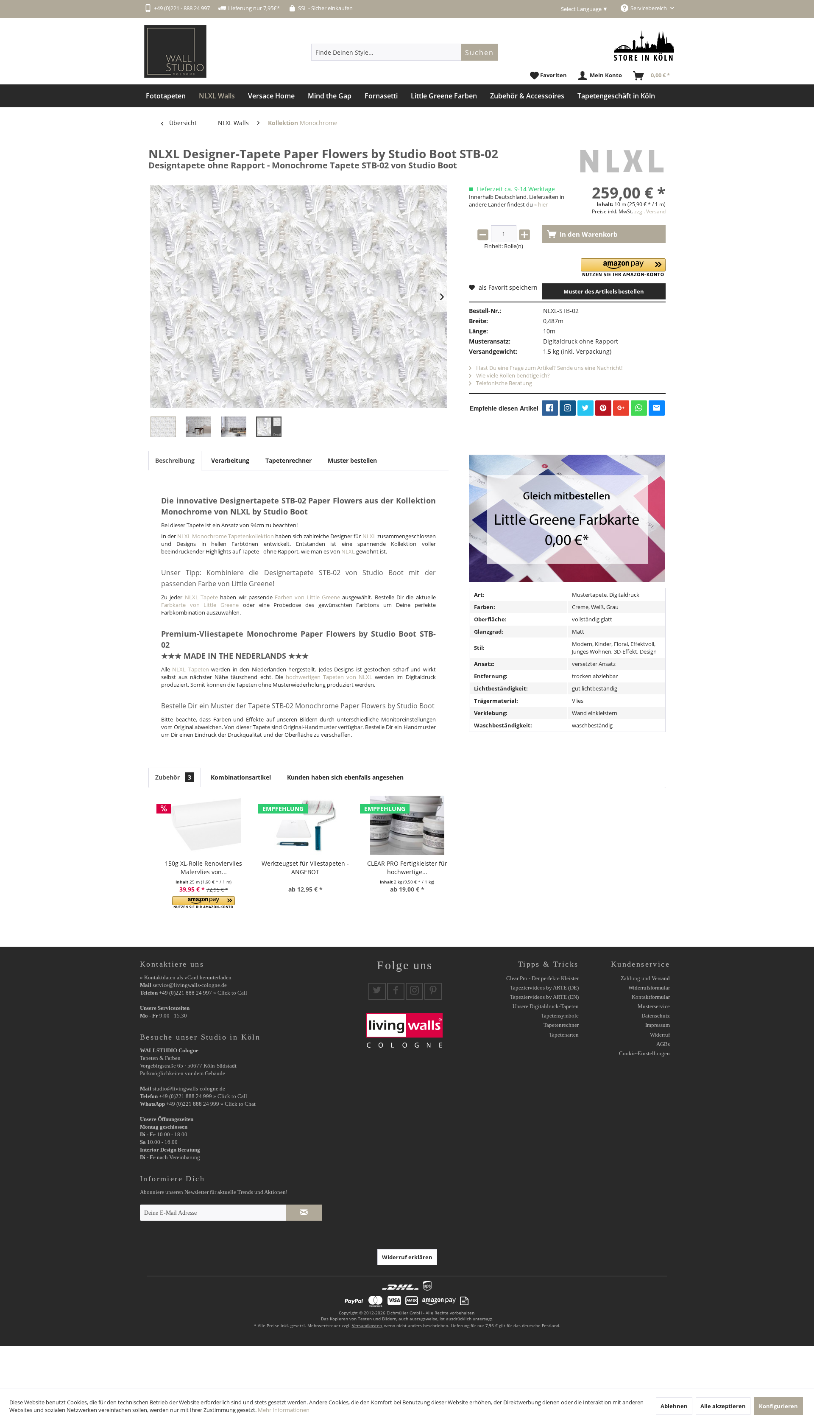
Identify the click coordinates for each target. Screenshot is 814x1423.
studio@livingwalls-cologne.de (189, 1088)
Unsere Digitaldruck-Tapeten (546, 1006)
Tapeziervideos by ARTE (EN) (544, 997)
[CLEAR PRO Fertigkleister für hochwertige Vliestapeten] (407, 825)
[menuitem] (404, 52)
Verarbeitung (230, 460)
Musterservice (654, 1006)
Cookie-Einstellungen (644, 1053)
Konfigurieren (778, 1406)
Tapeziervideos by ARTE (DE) (544, 987)
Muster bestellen (352, 460)
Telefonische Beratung (503, 383)
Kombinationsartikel (241, 777)
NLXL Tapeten (190, 669)
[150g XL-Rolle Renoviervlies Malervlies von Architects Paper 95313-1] (203, 825)
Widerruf (660, 1035)
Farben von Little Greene (307, 597)
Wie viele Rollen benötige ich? (512, 375)
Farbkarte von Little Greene (200, 605)
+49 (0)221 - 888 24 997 (182, 8)
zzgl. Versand (650, 211)
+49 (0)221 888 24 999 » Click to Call (203, 1096)
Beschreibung (175, 460)
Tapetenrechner (288, 460)
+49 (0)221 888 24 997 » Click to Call (203, 993)
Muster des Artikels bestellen (603, 291)
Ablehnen (674, 1406)
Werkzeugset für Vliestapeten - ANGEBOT (305, 867)
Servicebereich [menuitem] (649, 8)
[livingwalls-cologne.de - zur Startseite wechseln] (175, 51)
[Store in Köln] (644, 46)
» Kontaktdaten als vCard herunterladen (185, 977)
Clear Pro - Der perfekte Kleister (542, 978)
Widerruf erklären (407, 1257)
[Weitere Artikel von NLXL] (621, 162)
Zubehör (173, 777)
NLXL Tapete (201, 597)
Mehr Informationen (283, 1410)
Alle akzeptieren (723, 1406)
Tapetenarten (564, 1035)
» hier (541, 204)
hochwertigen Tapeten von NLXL (329, 677)
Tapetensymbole (560, 1015)
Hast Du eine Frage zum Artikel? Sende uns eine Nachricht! (548, 368)
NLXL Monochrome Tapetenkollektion (225, 536)
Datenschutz (655, 1015)
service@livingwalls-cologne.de (190, 985)
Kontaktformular (651, 997)
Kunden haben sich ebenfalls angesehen (345, 777)
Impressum (657, 1025)
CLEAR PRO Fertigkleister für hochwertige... (407, 867)
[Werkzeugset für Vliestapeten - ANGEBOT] (305, 825)
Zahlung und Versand (645, 978)
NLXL (369, 536)
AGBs (663, 1044)
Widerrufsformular (649, 987)
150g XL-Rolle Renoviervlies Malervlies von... (203, 867)
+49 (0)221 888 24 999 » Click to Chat (211, 1104)
